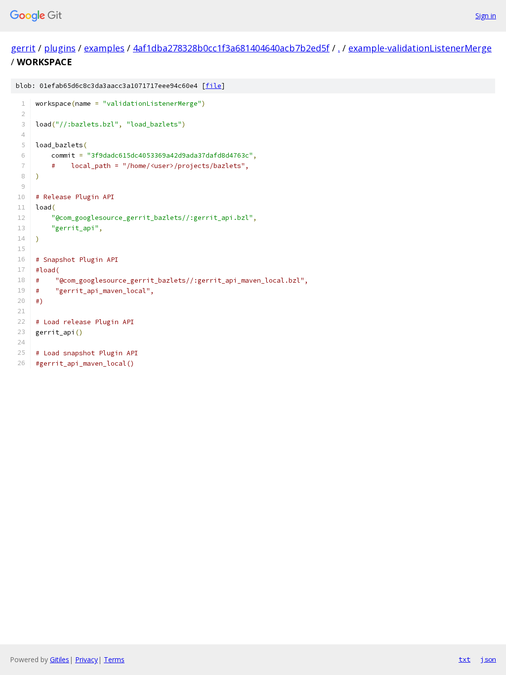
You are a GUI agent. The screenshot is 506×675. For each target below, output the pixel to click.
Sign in (485, 15)
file (213, 86)
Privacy (86, 659)
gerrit (23, 48)
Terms (114, 659)
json (488, 659)
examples (104, 48)
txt (464, 659)
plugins (60, 48)
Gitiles (59, 659)
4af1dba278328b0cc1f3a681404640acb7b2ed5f (231, 48)
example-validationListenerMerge (420, 48)
